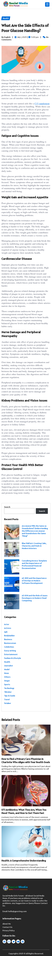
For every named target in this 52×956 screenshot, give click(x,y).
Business (8, 639)
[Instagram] (9, 941)
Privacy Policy (9, 930)
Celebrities (9, 647)
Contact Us (7, 927)
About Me (7, 923)
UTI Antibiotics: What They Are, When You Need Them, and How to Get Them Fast (24, 811)
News (6, 673)
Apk (5, 632)
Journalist (8, 665)
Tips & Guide (9, 695)
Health (7, 662)
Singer (7, 680)
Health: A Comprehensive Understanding (24, 860)
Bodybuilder (9, 635)
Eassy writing (10, 650)
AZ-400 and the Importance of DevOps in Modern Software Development (34, 580)
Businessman (10, 643)
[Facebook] (5, 941)
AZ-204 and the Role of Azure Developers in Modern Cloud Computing (34, 598)
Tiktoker (8, 692)
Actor (6, 624)
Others (7, 677)
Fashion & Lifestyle (12, 658)
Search (7, 507)
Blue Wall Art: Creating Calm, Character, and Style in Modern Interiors (34, 546)
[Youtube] (18, 941)
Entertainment (11, 654)
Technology (9, 688)
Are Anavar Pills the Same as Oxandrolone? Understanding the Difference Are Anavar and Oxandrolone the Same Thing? (35, 531)
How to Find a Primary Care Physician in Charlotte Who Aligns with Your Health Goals (26, 760)
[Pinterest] (23, 941)
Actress (7, 628)
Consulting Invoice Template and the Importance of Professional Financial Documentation (34, 564)
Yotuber (7, 703)
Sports (7, 684)
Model (6, 669)
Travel (7, 699)
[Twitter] (14, 941)
